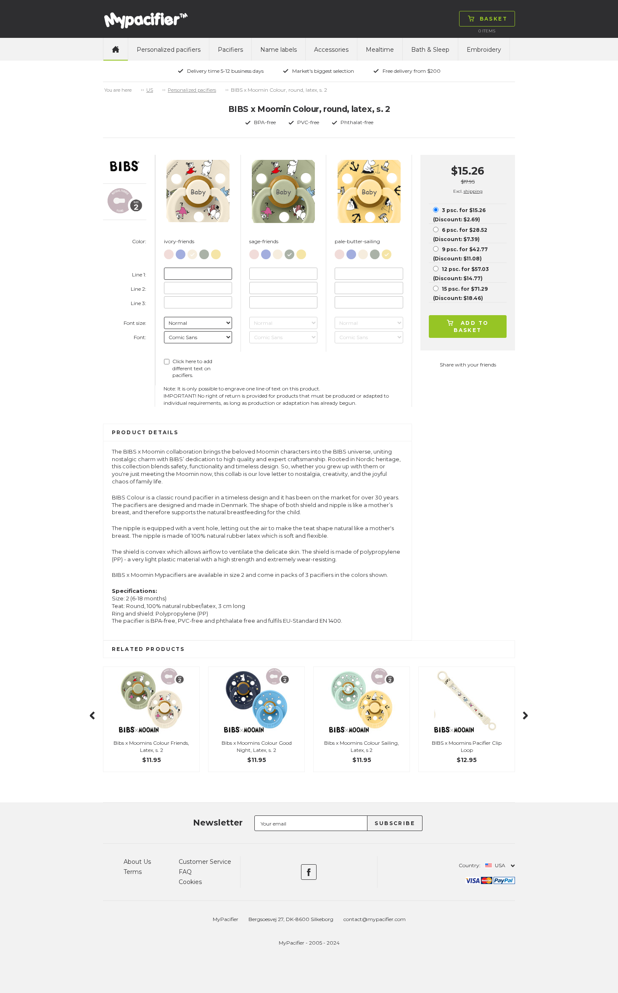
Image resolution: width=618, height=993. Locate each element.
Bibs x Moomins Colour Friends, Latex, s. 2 (151, 746)
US (149, 90)
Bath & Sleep (430, 49)
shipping (473, 191)
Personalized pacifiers (169, 49)
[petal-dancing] (168, 253)
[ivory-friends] (192, 253)
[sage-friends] (204, 253)
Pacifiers (230, 49)
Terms (133, 872)
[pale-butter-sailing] (216, 253)
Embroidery (484, 49)
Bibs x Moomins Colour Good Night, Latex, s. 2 (257, 746)
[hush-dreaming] (180, 253)
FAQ (185, 872)
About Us (137, 862)
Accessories (331, 49)
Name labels (278, 49)
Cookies (190, 882)
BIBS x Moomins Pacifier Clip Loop (467, 746)
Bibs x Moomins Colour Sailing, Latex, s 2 (361, 746)
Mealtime (380, 49)
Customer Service (205, 862)
